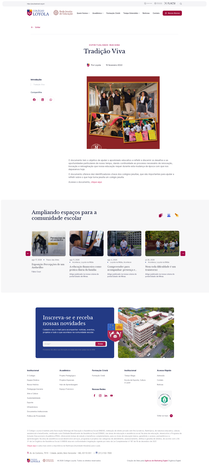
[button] (34, 99)
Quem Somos (82, 13)
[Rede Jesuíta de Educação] (63, 13)
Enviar (100, 344)
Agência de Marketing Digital (156, 461)
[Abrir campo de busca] (180, 4)
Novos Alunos (174, 13)
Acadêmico (97, 13)
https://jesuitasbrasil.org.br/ (36, 4)
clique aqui (96, 182)
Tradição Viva (39, 84)
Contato (156, 13)
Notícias (146, 13)
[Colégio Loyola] (38, 13)
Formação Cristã (113, 13)
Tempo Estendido (130, 13)
